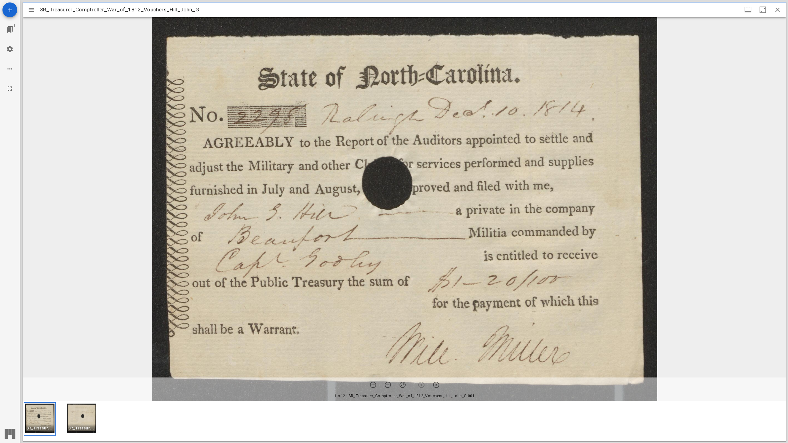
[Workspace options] (9, 69)
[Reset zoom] (402, 384)
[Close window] (777, 9)
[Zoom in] (373, 384)
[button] (39, 419)
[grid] (404, 421)
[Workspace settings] (9, 49)
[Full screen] (9, 88)
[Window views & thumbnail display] (748, 9)
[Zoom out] (387, 384)
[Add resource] (9, 9)
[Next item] (436, 384)
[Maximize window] (762, 9)
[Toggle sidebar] (31, 9)
